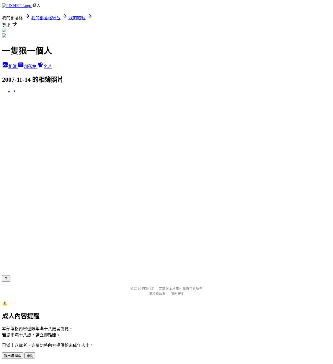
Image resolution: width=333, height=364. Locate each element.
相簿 (13, 66)
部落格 (30, 66)
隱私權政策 (157, 294)
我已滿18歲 (12, 356)
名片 (48, 66)
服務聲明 (177, 294)
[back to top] (6, 278)
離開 (30, 356)
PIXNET (148, 288)
